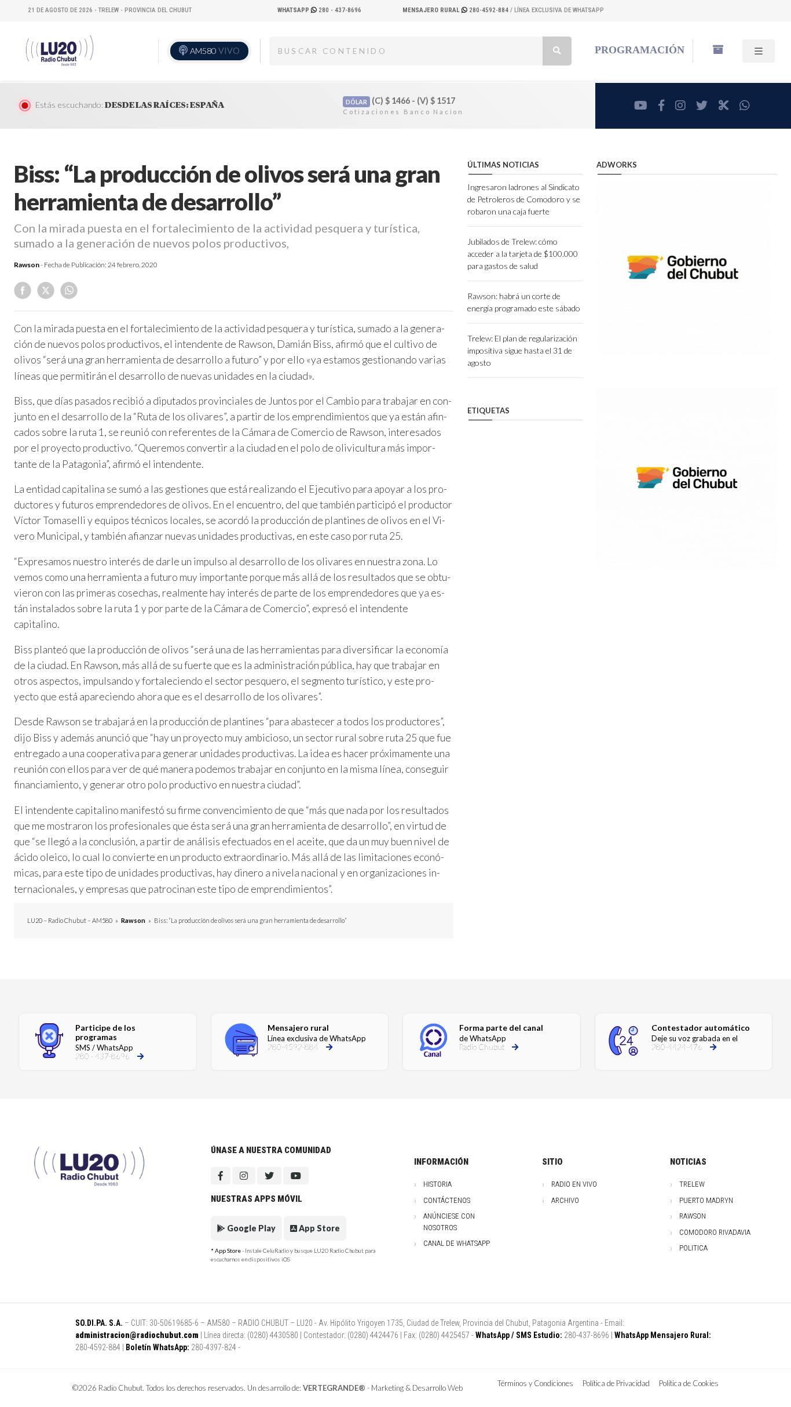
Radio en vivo (574, 1184)
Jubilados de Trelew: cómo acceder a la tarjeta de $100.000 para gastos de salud (522, 254)
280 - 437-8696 (319, 10)
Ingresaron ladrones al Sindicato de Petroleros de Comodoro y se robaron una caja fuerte (523, 199)
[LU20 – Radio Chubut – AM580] (58, 51)
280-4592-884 (456, 10)
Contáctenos (446, 1200)
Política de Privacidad (616, 1383)
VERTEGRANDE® (334, 1388)
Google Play (250, 1228)
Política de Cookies (689, 1383)
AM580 (215, 51)
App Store (318, 1228)
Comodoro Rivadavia (714, 1232)
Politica (693, 1248)
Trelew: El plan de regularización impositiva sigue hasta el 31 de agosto (522, 350)
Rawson (26, 264)
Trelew (692, 1184)
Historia (437, 1184)
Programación (639, 50)
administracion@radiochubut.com (137, 1335)
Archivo (565, 1200)
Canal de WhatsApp (456, 1243)
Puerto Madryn (706, 1200)
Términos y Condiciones (535, 1383)
